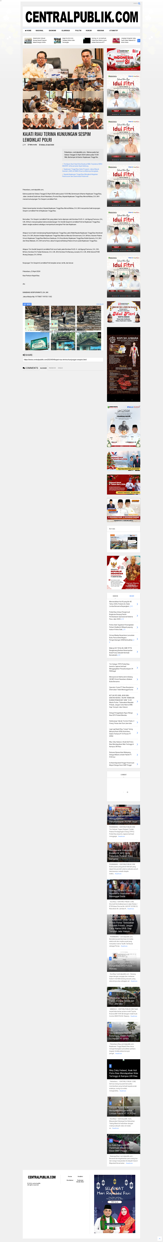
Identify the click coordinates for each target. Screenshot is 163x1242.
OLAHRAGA (66, 30)
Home (70, 1176)
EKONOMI (52, 30)
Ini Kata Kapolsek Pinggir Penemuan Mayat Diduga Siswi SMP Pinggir (121, 1148)
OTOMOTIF (113, 30)
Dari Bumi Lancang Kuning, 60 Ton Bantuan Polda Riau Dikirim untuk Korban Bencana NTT (63, 327)
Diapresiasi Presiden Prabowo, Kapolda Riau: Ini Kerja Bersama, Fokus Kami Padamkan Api (99, 39)
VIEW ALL (99, 304)
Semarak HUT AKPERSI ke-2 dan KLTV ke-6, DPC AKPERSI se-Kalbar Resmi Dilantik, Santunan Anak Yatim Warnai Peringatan (129, 38)
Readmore (63, 338)
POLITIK (78, 30)
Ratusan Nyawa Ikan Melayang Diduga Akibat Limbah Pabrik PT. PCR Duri (122, 1110)
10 (111, 1140)
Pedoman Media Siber (80, 1181)
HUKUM (89, 30)
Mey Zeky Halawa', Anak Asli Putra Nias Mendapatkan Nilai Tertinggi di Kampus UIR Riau (123, 1073)
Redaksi (80, 1176)
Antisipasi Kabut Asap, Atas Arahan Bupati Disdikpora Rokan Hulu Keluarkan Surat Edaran (69, 39)
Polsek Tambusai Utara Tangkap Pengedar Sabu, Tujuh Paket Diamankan (40, 40)
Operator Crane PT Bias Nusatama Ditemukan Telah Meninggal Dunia (122, 893)
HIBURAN (100, 30)
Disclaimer (70, 1180)
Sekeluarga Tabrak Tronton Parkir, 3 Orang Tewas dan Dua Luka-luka (122, 1001)
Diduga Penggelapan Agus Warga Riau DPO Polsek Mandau (121, 966)
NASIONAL (39, 30)
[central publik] (81, 25)
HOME (28, 30)
